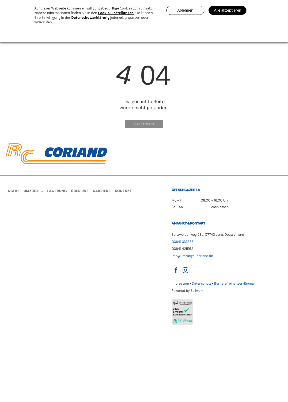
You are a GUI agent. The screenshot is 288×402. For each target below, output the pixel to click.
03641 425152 (182, 248)
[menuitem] (13, 191)
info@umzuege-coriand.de (192, 256)
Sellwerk (197, 290)
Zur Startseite (144, 124)
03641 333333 (182, 241)
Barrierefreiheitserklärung (234, 283)
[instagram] (185, 271)
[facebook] (176, 271)
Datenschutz (201, 283)
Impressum (180, 283)
